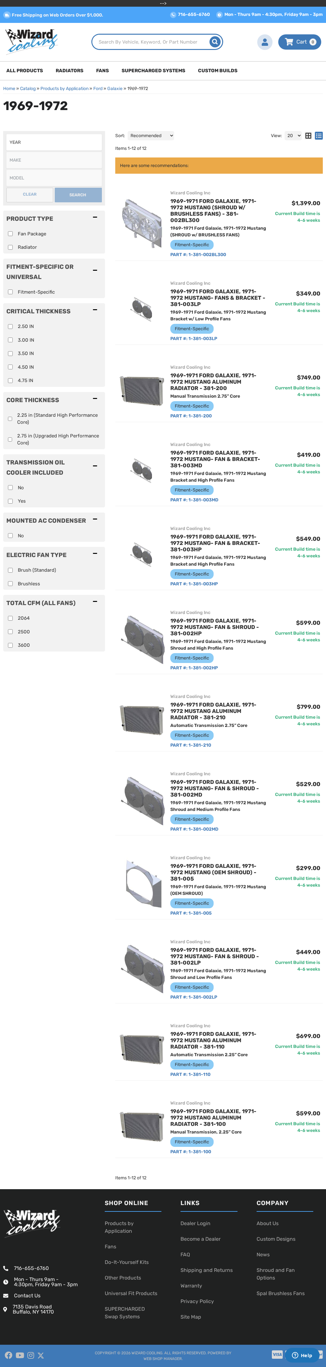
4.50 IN (26, 367)
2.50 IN (26, 326)
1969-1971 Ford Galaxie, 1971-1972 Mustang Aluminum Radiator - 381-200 (213, 381)
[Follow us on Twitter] (40, 1355)
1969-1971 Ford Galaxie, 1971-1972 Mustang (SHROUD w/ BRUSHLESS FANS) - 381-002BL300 (213, 210)
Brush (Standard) (37, 570)
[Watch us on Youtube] (20, 1355)
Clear (30, 194)
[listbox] (54, 142)
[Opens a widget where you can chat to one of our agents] (302, 1356)
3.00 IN (26, 340)
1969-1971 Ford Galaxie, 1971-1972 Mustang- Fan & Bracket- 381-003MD (215, 459)
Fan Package (32, 234)
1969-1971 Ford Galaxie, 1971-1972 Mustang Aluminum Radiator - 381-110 (213, 1040)
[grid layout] (308, 135)
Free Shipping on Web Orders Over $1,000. (57, 15)
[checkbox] (10, 291)
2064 (24, 618)
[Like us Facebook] (8, 1355)
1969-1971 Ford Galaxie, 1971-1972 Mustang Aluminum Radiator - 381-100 (213, 1117)
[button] (157, 42)
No (21, 488)
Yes (22, 501)
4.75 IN (25, 380)
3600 (24, 645)
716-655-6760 (31, 1268)
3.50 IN (26, 353)
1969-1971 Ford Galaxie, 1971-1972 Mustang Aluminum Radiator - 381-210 (213, 711)
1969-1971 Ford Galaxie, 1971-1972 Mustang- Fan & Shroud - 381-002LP (214, 956)
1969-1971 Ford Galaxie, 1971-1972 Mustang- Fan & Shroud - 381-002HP (214, 627)
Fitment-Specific (36, 292)
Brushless (29, 584)
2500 (24, 632)
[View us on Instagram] (30, 1355)
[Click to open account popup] (265, 42)
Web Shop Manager (163, 1359)
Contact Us (27, 1296)
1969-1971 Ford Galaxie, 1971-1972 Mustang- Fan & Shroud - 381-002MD (214, 788)
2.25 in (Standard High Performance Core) (57, 418)
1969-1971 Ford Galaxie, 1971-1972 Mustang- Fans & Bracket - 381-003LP (217, 297)
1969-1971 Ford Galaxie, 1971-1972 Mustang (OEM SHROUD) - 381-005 (213, 872)
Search (77, 194)
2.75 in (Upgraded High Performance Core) (58, 439)
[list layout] (319, 135)
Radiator (27, 247)
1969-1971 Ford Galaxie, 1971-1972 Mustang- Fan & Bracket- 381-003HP (215, 543)
